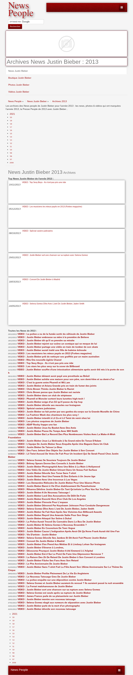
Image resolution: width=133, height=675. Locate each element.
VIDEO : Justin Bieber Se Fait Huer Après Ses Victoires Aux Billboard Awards (60, 512)
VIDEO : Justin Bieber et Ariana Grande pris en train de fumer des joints (57, 385)
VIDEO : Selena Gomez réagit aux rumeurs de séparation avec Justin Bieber (59, 602)
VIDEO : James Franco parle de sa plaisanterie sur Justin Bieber (53, 596)
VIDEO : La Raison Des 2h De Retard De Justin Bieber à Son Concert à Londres (61, 557)
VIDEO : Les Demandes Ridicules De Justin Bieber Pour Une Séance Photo (59, 482)
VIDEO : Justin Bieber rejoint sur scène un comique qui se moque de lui (57, 343)
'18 (11, 124)
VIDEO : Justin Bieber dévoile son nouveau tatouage (47, 609)
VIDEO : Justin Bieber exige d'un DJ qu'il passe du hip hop (50, 402)
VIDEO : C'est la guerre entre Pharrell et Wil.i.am (44, 382)
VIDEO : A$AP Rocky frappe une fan (37, 424)
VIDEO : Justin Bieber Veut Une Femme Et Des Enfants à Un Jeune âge (56, 476)
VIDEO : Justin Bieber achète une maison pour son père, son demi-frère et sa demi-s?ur (65, 379)
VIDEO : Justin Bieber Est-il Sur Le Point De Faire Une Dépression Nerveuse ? (60, 554)
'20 (11, 117)
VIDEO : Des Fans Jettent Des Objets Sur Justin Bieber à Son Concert (56, 450)
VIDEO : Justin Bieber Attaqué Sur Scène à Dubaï (45, 518)
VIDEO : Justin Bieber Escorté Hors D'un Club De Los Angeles (52, 499)
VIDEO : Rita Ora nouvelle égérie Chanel (39, 360)
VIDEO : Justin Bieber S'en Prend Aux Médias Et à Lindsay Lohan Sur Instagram (62, 544)
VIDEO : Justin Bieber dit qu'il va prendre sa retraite (46, 340)
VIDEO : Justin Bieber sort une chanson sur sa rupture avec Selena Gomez (55, 255)
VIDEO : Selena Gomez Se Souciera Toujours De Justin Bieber (52, 460)
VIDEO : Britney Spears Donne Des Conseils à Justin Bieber (50, 463)
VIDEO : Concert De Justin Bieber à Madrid (41, 279)
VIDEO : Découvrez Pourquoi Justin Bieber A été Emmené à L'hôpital (55, 550)
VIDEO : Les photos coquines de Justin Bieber (43, 421)
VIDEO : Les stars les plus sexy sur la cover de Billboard (48, 366)
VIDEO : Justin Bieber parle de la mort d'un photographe (49, 605)
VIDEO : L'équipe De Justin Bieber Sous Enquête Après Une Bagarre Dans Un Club (63, 444)
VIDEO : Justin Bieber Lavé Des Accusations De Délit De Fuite (52, 495)
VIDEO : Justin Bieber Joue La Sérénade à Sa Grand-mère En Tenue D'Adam (59, 440)
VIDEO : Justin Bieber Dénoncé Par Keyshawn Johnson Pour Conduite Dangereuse (63, 505)
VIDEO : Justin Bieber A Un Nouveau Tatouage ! (44, 492)
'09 (11, 153)
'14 (11, 137)
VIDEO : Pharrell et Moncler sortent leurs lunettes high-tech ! (51, 398)
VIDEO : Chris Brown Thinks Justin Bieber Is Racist (46, 389)
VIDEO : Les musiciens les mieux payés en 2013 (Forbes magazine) (52, 206)
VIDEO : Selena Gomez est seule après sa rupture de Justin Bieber (54, 593)
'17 (11, 127)
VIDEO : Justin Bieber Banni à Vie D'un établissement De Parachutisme (57, 486)
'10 (11, 150)
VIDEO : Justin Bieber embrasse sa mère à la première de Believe (53, 337)
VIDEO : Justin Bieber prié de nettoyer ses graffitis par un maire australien (58, 356)
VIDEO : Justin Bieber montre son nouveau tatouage (47, 599)
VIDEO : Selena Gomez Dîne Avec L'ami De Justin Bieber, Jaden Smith (53, 304)
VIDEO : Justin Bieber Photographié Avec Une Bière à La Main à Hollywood (59, 466)
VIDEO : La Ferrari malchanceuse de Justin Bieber (45, 586)
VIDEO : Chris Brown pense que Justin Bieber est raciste (49, 392)
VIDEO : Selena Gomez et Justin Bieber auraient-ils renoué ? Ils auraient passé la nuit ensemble (70, 583)
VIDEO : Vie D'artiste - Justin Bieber (37, 534)
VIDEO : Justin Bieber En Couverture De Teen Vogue (46, 528)
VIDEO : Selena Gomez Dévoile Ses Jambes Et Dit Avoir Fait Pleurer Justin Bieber (62, 538)
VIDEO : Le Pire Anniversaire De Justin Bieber (43, 563)
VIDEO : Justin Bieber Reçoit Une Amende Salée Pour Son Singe (53, 515)
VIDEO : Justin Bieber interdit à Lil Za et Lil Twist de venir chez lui (54, 418)
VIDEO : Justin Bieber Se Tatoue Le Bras (40, 447)
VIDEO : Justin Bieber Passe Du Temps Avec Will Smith (48, 431)
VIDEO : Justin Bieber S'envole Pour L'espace (43, 502)
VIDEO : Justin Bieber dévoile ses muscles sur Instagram (49, 405)
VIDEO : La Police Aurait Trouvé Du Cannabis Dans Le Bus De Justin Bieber (59, 521)
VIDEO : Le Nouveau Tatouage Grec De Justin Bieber (47, 576)
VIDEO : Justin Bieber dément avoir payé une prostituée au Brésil (53, 376)
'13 (11, 140)
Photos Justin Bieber (18, 84)
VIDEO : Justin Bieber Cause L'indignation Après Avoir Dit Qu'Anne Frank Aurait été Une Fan (69, 531)
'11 (11, 146)
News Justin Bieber (18, 71)
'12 (11, 143)
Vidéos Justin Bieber (18, 91)
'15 (11, 133)
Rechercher (15, 26)
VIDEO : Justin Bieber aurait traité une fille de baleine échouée (51, 350)
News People (19, 669)
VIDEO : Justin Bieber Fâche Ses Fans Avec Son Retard (48, 560)
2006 (12, 163)
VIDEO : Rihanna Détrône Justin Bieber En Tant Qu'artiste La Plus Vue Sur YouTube (63, 489)
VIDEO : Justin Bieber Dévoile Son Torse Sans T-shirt (47, 473)
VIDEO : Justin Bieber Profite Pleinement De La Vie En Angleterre (53, 573)
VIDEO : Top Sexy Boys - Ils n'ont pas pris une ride (44, 182)
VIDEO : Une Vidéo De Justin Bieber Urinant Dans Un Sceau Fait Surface (57, 470)
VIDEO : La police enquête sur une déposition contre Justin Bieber (54, 580)
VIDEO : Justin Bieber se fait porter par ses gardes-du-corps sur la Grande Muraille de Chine (69, 411)
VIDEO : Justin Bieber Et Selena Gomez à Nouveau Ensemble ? (52, 525)
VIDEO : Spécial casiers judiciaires (37, 231)
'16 (11, 130)
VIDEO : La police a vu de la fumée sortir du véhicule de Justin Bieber (56, 334)
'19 (11, 121)
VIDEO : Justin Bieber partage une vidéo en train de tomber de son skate (58, 347)
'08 (11, 156)
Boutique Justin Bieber (19, 78)
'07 (11, 159)
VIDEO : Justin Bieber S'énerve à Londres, (41, 547)
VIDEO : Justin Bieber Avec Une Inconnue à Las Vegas (47, 479)
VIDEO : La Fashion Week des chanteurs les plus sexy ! (48, 415)
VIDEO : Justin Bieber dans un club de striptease (45, 395)
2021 (12, 114)
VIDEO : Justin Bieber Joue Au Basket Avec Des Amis (47, 427)
